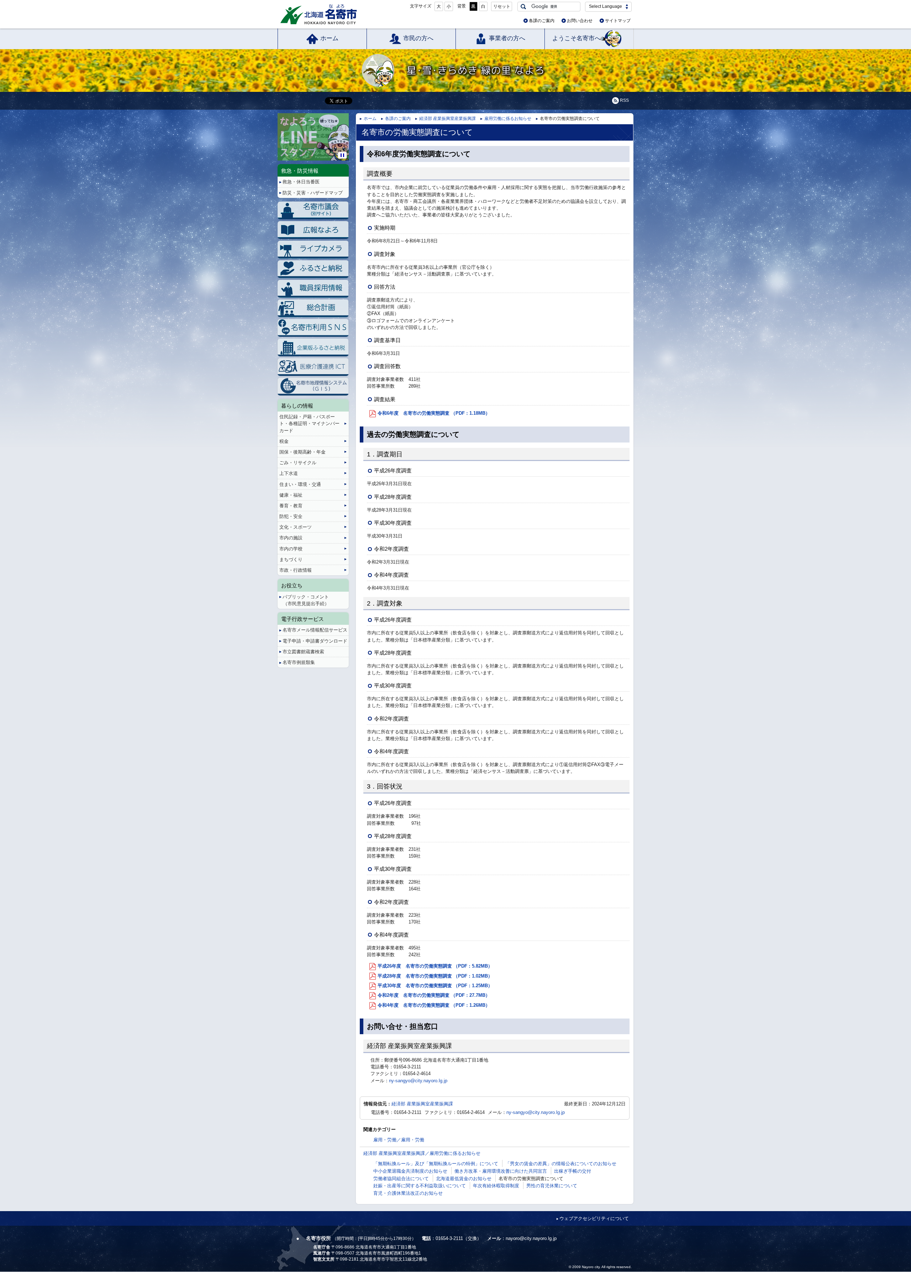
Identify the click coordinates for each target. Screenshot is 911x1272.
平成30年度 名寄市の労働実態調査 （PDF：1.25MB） (435, 985)
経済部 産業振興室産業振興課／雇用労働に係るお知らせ (421, 1153)
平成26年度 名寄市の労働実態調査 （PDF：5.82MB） (435, 966)
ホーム (329, 38)
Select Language (605, 6)
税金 (284, 441)
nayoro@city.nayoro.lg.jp (531, 1238)
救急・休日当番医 (301, 181)
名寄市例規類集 (299, 662)
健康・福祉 (290, 495)
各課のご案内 (541, 20)
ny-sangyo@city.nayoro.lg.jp (418, 1080)
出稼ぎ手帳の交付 (572, 1171)
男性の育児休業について (551, 1185)
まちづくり (290, 559)
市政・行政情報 (295, 570)
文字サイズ (420, 6)
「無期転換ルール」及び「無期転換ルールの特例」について (435, 1163)
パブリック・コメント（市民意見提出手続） (306, 600)
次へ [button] (347, 131)
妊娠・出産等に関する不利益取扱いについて (419, 1185)
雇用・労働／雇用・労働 (398, 1139)
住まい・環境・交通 (300, 484)
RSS (624, 100)
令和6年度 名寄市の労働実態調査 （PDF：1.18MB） (434, 413)
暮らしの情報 (297, 406)
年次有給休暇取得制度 (496, 1185)
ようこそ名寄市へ (576, 38)
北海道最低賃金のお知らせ (463, 1178)
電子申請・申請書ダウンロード (315, 641)
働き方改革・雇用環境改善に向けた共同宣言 (500, 1171)
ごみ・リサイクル (297, 462)
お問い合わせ (580, 20)
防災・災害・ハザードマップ (313, 192)
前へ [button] (279, 131)
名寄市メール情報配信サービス (315, 630)
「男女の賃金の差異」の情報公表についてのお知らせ (560, 1163)
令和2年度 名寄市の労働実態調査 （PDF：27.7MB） (434, 995)
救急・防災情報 (299, 171)
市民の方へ (418, 38)
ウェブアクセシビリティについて (594, 1218)
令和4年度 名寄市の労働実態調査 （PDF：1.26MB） (434, 1005)
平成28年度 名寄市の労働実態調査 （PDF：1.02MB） (435, 976)
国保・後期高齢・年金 (302, 452)
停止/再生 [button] (342, 155)
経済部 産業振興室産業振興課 (447, 118)
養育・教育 (290, 505)
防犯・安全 (290, 516)
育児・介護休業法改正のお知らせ (408, 1193)
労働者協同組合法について (401, 1178)
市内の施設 (290, 537)
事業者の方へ (507, 38)
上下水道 (288, 473)
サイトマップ (618, 20)
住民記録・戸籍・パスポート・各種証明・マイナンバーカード (309, 423)
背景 (461, 6)
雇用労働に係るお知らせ (507, 118)
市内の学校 (290, 548)
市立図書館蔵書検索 (303, 651)
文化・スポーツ (295, 527)
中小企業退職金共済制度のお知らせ (410, 1171)
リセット (501, 6)
